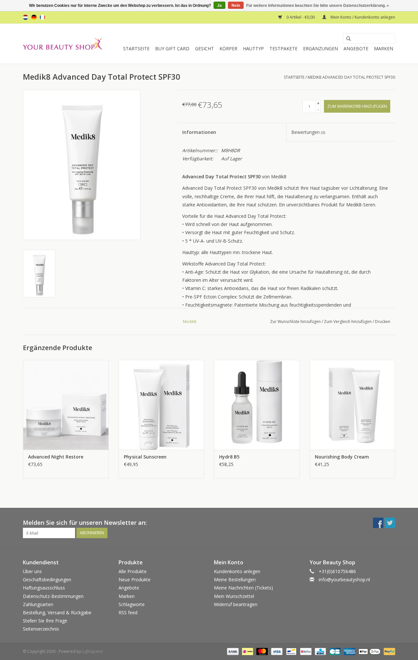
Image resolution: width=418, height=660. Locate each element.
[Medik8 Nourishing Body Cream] (352, 405)
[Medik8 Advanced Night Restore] (66, 405)
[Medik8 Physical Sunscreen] (161, 405)
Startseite (136, 48)
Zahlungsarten (38, 604)
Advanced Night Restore (55, 457)
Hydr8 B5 (229, 457)
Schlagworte (132, 604)
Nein (236, 5)
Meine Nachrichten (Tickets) (243, 588)
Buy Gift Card (172, 48)
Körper (228, 48)
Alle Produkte (133, 571)
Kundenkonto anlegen (237, 571)
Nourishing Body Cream (342, 457)
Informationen (199, 132)
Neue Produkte (135, 579)
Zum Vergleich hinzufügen (348, 321)
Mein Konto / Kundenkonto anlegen (362, 17)
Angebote (356, 48)
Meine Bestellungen (235, 579)
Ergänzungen (320, 48)
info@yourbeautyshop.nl (344, 579)
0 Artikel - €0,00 (300, 17)
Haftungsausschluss (44, 588)
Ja (219, 5)
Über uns (32, 571)
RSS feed (128, 612)
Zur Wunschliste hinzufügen (295, 321)
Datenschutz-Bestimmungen (53, 596)
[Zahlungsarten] (232, 651)
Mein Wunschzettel (234, 596)
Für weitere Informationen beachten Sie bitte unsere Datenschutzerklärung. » (317, 5)
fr (42, 17)
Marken (383, 48)
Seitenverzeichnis (41, 629)
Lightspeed (92, 651)
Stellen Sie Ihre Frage (45, 621)
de (34, 17)
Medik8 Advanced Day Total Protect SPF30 (351, 77)
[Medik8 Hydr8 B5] (257, 405)
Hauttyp (253, 48)
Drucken (382, 321)
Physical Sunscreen (145, 457)
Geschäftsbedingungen (47, 579)
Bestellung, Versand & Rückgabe (57, 612)
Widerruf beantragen (235, 604)
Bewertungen (308, 132)
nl (25, 17)
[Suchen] (346, 38)
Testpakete (283, 48)
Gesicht (204, 48)
